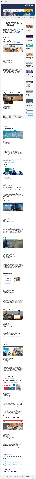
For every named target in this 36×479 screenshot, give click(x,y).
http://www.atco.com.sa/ (9, 198)
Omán (10, 261)
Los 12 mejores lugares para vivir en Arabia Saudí (10, 461)
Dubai (6, 261)
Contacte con (12, 476)
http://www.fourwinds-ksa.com (10, 342)
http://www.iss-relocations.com (10, 378)
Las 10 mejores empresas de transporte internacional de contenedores (29, 85)
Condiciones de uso (22, 476)
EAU (10, 405)
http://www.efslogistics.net (9, 306)
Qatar (13, 261)
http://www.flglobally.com (9, 415)
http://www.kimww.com (9, 454)
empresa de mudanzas (18, 30)
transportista (10, 151)
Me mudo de (27, 108)
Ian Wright (20, 26)
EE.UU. (17, 405)
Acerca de (9, 476)
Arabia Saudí (18, 29)
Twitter (28, 476)
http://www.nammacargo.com (10, 162)
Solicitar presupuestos (29, 11)
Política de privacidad (17, 476)
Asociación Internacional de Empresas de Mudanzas (13, 33)
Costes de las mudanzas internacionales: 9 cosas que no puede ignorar (29, 57)
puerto (12, 109)
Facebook (26, 476)
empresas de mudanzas (15, 32)
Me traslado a (28, 111)
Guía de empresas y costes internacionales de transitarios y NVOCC (29, 66)
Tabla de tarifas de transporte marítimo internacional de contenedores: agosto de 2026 (29, 30)
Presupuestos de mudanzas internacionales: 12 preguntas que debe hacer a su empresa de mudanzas (29, 75)
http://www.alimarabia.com (9, 90)
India (15, 443)
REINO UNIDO (20, 405)
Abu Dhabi (8, 261)
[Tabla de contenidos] (8, 37)
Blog (7, 476)
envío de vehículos (15, 73)
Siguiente (30, 115)
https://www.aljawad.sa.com (9, 126)
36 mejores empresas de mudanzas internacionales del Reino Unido (29, 94)
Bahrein (4, 261)
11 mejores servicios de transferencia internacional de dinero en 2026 (29, 48)
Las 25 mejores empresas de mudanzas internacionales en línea (29, 40)
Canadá (3, 406)
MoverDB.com (5, 2)
